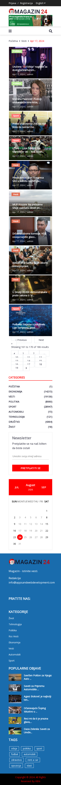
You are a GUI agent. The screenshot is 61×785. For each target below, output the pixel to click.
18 (40, 364)
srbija (14, 748)
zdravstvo (16, 759)
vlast (29, 765)
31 (19, 543)
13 (17, 360)
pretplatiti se (30, 468)
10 (17, 357)
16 (17, 364)
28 (41, 537)
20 (36, 530)
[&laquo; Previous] (14, 353)
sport (39, 748)
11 (29, 357)
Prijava (12, 3)
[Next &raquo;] (26, 368)
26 (30, 537)
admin (30, 74)
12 (40, 357)
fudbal (14, 754)
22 (46, 530)
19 (17, 367)
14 (29, 360)
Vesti (24, 41)
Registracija (26, 3)
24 (19, 537)
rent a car (33, 759)
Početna (13, 41)
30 (14, 543)
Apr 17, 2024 (37, 41)
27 (36, 537)
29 (46, 537)
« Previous (21, 339)
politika (27, 748)
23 (14, 537)
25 (25, 537)
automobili (29, 754)
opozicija (16, 765)
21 (41, 530)
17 (19, 530)
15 (40, 360)
